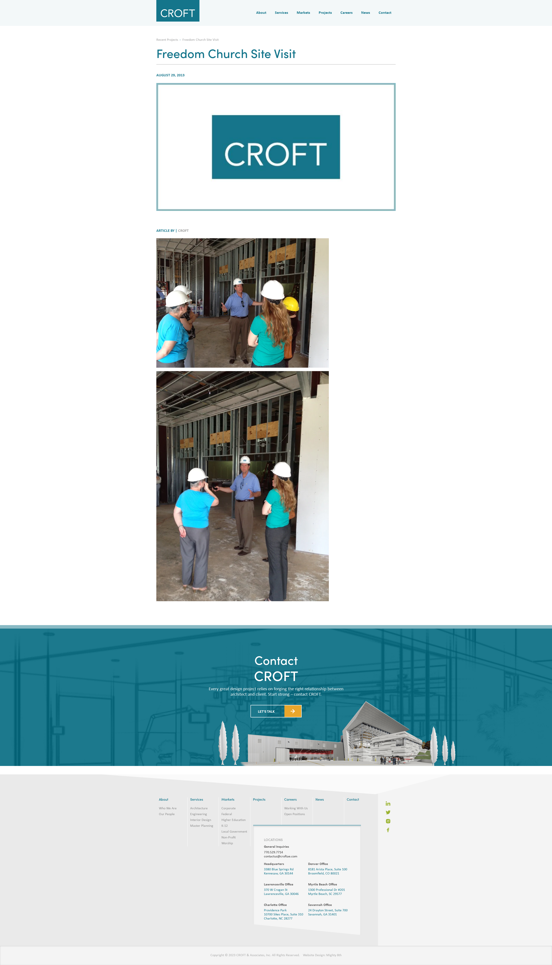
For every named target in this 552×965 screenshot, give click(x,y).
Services (281, 13)
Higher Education (233, 820)
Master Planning (201, 826)
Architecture (199, 808)
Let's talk (266, 717)
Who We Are (168, 808)
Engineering (198, 814)
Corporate (228, 808)
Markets (303, 13)
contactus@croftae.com (280, 856)
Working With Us (296, 808)
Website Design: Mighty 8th (322, 955)
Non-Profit (228, 837)
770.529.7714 (273, 852)
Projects (325, 13)
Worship (227, 843)
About (261, 13)
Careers (346, 13)
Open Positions (294, 814)
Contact (385, 13)
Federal (226, 814)
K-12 (224, 826)
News (365, 13)
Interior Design (200, 820)
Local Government (234, 831)
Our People (167, 814)
